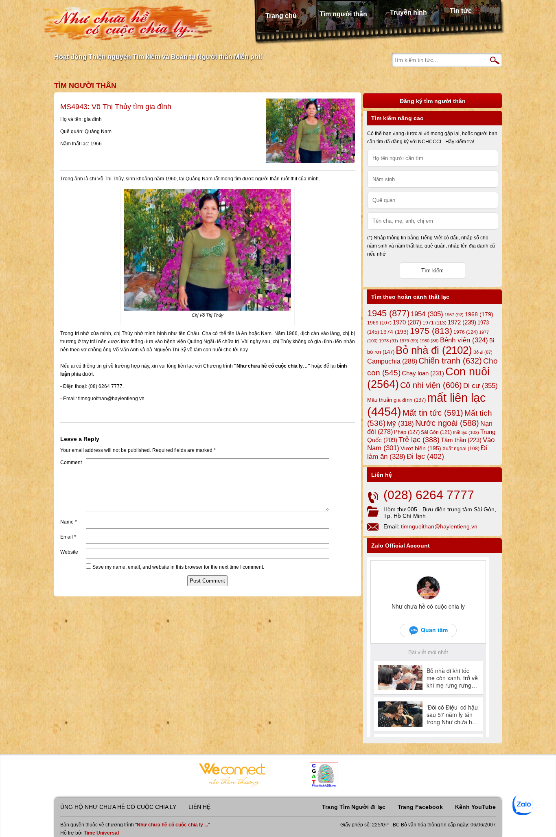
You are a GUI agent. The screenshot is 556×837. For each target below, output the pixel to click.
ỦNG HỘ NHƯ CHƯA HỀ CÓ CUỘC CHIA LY (118, 807)
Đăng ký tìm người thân (433, 101)
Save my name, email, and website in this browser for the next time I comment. (178, 567)
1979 (408, 340)
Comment (71, 462)
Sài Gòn (436, 432)
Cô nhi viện (431, 385)
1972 (462, 322)
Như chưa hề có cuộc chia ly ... (172, 825)
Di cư (480, 385)
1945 (388, 313)
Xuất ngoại (460, 448)
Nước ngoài (447, 422)
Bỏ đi (483, 352)
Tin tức (461, 10)
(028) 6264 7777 (428, 495)
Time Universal (101, 833)
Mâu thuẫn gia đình (396, 400)
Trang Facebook (420, 807)
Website (69, 552)
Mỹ (400, 423)
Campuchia (392, 361)
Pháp (407, 432)
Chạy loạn (423, 373)
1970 (407, 322)
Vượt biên (421, 448)
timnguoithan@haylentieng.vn (439, 526)
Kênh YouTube (475, 807)
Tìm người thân (343, 14)
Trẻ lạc (419, 440)
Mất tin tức (433, 412)
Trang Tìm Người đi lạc (353, 807)
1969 (379, 322)
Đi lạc (425, 456)
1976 (465, 332)
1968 (479, 314)
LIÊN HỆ (199, 807)
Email (68, 537)
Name (68, 522)
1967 (454, 314)
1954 (427, 314)
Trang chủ (281, 15)
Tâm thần (461, 439)
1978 (388, 340)
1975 (431, 331)
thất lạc (466, 432)
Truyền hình (408, 12)
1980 (429, 340)
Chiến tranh (450, 360)
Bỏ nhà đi (434, 350)
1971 (434, 323)
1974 (394, 332)
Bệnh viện (464, 340)
